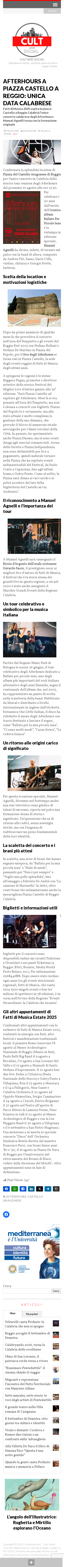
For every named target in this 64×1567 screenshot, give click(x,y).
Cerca (7, 1286)
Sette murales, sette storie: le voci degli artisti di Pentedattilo (28, 1398)
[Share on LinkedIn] (31, 1188)
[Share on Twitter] (39, 1188)
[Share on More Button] (31, 1562)
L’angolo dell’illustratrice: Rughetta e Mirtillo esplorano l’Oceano (32, 1522)
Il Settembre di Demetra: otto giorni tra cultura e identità (26, 1421)
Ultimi (12, 1313)
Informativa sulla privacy (16, 1554)
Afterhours (16, 1196)
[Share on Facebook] (6, 1188)
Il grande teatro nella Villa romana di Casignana (24, 1409)
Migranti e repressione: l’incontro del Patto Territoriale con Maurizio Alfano (27, 1384)
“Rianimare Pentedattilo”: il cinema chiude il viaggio (25, 1370)
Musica (45, 130)
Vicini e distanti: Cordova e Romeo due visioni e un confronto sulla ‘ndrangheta (25, 1434)
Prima (8, 133)
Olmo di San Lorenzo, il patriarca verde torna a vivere (26, 1359)
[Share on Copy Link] (56, 1188)
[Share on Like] (23, 1188)
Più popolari (32, 1314)
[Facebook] (6, 1214)
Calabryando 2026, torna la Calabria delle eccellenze (25, 1347)
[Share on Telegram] (47, 1188)
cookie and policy (40, 1554)
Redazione (29, 130)
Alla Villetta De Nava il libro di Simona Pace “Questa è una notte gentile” (27, 1450)
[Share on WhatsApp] (14, 1188)
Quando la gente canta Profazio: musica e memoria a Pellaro (28, 1464)
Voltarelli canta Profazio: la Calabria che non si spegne (24, 1324)
